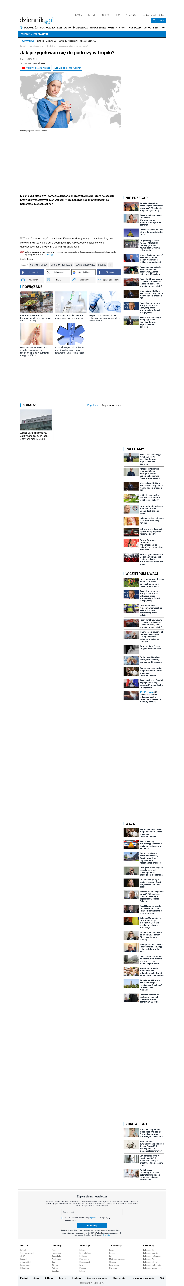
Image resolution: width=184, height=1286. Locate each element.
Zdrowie (25, 34)
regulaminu (94, 1218)
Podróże (55, 1268)
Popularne (93, 405)
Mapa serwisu (119, 1278)
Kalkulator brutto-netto (152, 1265)
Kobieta (82, 1250)
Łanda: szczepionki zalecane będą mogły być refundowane (69, 316)
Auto (54, 1250)
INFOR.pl (78, 15)
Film (81, 1265)
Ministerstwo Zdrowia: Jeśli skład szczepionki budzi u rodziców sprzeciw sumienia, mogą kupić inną (34, 351)
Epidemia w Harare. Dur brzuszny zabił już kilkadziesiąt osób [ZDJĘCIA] (35, 318)
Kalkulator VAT (149, 1259)
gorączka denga (38, 265)
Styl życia (113, 1268)
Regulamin (76, 1278)
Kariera (62, 1278)
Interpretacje (25, 1265)
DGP (118, 15)
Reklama (49, 1278)
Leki (110, 1256)
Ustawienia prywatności (143, 1278)
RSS (162, 1278)
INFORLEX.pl (105, 15)
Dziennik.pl (57, 1245)
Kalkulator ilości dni (150, 1253)
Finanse (112, 1253)
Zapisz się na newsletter (70, 68)
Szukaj (160, 20)
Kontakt (24, 1278)
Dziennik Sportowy (87, 41)
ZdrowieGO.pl (131, 15)
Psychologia (114, 1265)
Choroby (112, 1262)
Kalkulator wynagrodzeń (152, 1268)
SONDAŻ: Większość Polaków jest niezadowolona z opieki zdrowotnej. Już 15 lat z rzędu (69, 350)
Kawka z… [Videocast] (67, 41)
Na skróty (25, 1245)
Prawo (111, 1250)
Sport (54, 1262)
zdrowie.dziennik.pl (36, 46)
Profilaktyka (40, 34)
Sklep (161, 15)
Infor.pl (23, 1250)
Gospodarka (56, 1256)
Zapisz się (92, 1225)
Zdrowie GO (51, 41)
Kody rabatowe (85, 1253)
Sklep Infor (24, 1268)
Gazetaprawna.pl (27, 1253)
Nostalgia (40, 41)
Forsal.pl (23, 1259)
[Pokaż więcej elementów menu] (163, 27)
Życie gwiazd (84, 1262)
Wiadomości (56, 1259)
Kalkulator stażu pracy (152, 1256)
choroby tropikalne (61, 265)
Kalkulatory (148, 1245)
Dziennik (23, 46)
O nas (36, 1278)
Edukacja (83, 1256)
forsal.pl (91, 15)
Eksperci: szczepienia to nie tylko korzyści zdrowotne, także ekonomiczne (104, 318)
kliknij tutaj (106, 1235)
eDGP (22, 1256)
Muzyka (82, 1268)
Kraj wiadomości (111, 405)
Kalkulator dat (148, 1250)
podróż (102, 265)
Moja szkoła (84, 1259)
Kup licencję (48, 255)
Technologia (56, 1253)
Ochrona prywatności (97, 1278)
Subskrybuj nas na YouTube (38, 68)
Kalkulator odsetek (150, 1262)
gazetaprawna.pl (149, 15)
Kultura (82, 1271)
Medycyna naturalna (117, 1259)
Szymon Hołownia (85, 265)
